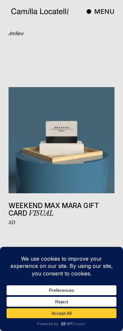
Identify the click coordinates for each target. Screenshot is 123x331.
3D (12, 222)
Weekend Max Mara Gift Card (54, 209)
